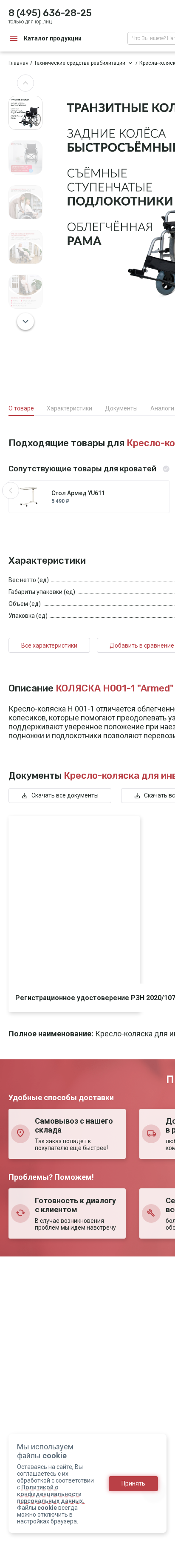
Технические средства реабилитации (79, 63)
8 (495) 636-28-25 (50, 13)
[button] (25, 83)
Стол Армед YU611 (78, 493)
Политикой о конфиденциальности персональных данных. (51, 1494)
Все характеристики (49, 645)
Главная (18, 63)
